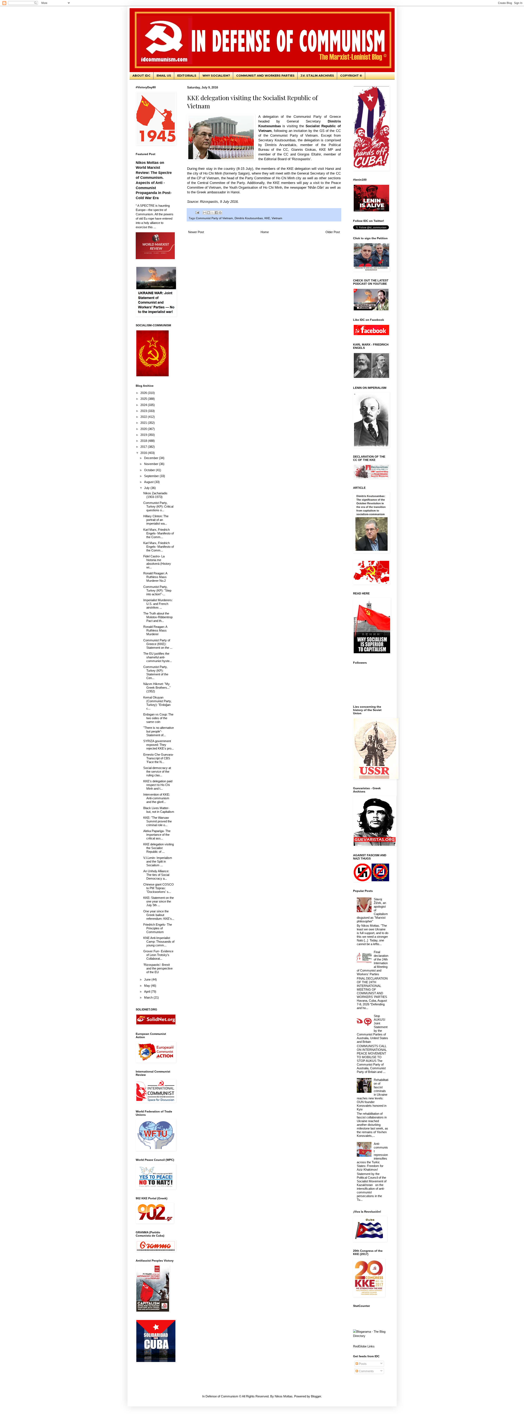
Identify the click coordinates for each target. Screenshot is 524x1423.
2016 (144, 453)
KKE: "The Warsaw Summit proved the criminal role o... (157, 821)
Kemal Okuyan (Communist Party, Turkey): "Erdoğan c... (157, 703)
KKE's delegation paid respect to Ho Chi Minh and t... (157, 784)
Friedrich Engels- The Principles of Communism (157, 928)
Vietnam (277, 218)
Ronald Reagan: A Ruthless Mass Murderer (155, 630)
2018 (144, 440)
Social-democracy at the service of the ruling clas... (157, 771)
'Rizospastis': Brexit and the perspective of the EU (158, 968)
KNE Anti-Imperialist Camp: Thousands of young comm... (158, 941)
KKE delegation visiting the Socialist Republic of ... (158, 847)
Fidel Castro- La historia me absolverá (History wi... (157, 561)
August (149, 482)
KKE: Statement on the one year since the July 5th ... (158, 901)
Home (265, 232)
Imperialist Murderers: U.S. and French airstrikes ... (158, 603)
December (151, 458)
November (151, 464)
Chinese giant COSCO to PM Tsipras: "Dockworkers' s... (158, 888)
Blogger (316, 1396)
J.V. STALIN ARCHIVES (317, 75)
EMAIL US (164, 75)
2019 (144, 435)
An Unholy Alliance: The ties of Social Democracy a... (156, 874)
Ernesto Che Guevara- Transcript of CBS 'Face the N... (158, 758)
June (147, 979)
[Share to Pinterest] (220, 213)
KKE (267, 218)
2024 (144, 405)
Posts (362, 1363)
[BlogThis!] (209, 213)
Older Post (332, 232)
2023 (144, 411)
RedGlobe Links (364, 1346)
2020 (144, 429)
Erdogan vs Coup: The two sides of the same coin (158, 718)
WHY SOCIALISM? (216, 75)
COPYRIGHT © (351, 75)
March (149, 997)
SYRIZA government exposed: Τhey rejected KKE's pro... (158, 744)
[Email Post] (197, 212)
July (147, 488)
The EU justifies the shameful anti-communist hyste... (157, 657)
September (152, 476)
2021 (144, 422)
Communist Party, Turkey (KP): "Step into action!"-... (157, 590)
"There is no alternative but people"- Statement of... (158, 731)
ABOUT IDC (141, 75)
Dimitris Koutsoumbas (249, 218)
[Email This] (205, 213)
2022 (144, 416)
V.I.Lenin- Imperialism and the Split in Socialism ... (157, 861)
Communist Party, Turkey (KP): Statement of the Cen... (155, 672)
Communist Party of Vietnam (214, 218)
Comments (366, 1371)
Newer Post (196, 232)
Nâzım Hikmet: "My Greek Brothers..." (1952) (157, 687)
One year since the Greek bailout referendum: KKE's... (158, 914)
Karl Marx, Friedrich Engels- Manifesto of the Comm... (158, 533)
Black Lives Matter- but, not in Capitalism (158, 809)
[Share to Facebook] (216, 213)
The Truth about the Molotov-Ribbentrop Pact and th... (158, 617)
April (147, 991)
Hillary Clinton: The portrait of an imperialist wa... (155, 519)
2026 (144, 393)
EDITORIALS (186, 75)
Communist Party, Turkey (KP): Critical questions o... (158, 506)
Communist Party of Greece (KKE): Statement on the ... (157, 643)
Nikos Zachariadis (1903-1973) (155, 495)
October (150, 470)
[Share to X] (212, 213)
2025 (144, 398)
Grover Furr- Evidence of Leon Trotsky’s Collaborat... (158, 954)
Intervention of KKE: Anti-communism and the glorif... (156, 798)
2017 (144, 446)
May (147, 985)
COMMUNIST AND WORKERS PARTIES (265, 75)
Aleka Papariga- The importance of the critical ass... (157, 834)
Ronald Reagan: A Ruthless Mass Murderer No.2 (155, 576)
